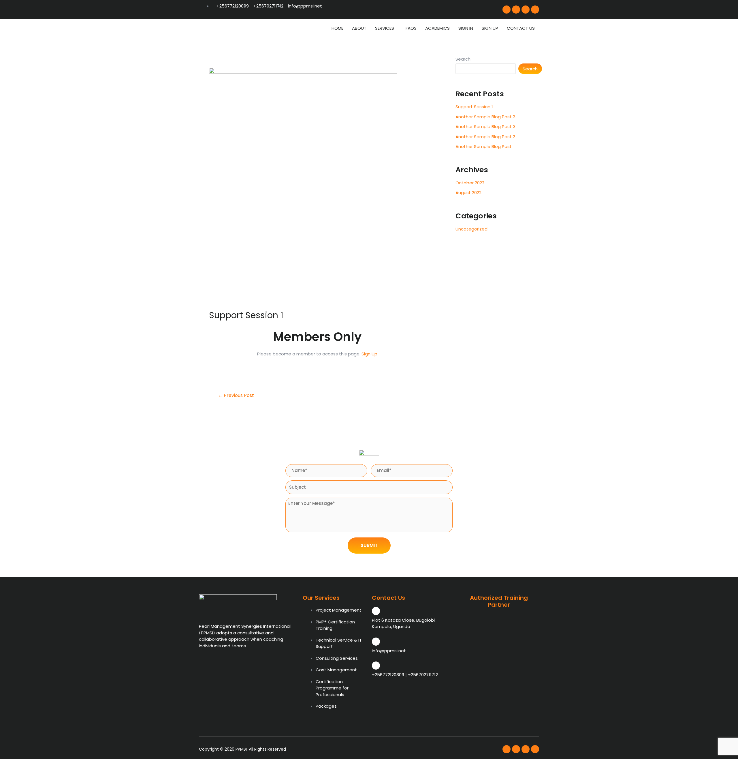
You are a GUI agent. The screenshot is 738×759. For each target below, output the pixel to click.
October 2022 (469, 183)
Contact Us (521, 28)
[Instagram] (516, 9)
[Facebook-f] (506, 9)
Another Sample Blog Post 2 (485, 137)
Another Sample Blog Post (483, 146)
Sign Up (490, 28)
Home (337, 28)
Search (462, 59)
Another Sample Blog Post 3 (485, 117)
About (359, 28)
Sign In (465, 28)
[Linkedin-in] (535, 9)
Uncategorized (471, 229)
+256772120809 (388, 675)
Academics (437, 28)
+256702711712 (423, 675)
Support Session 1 (474, 107)
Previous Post (236, 395)
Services (384, 28)
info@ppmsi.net (389, 651)
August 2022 (468, 193)
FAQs (411, 28)
